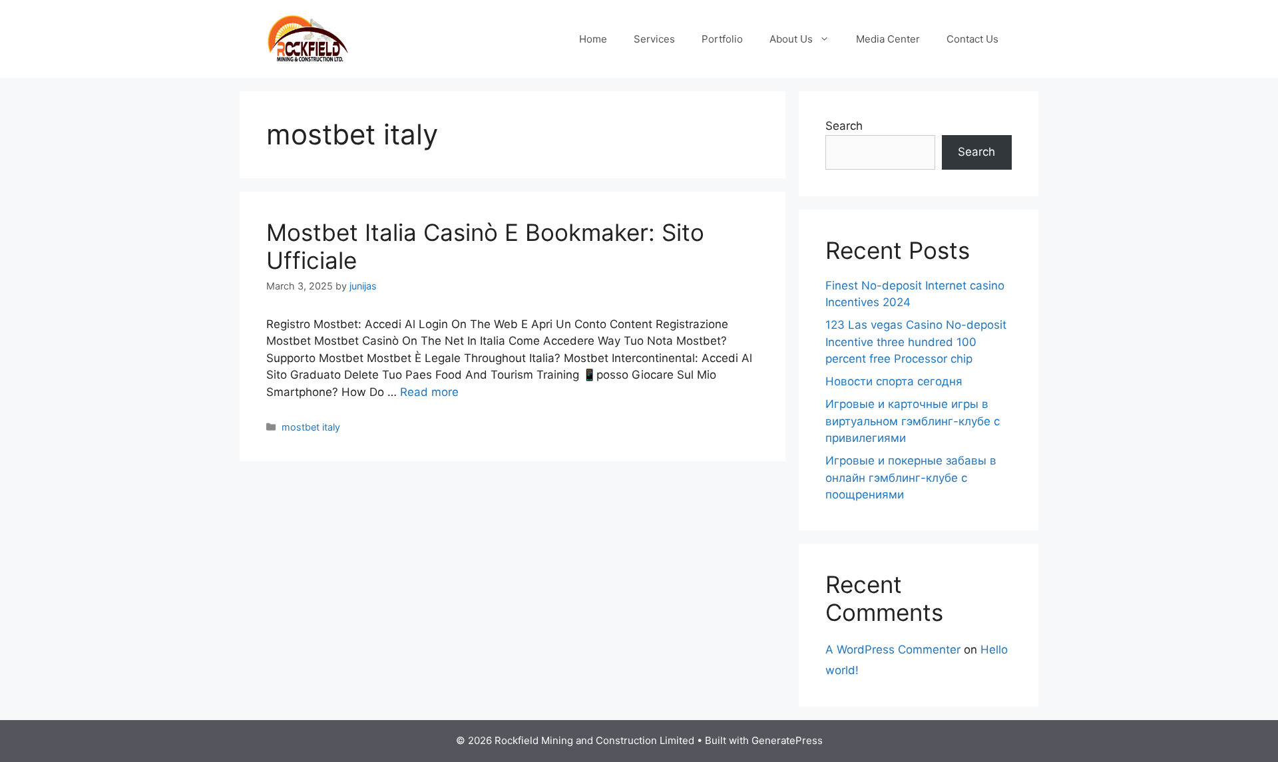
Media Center (888, 39)
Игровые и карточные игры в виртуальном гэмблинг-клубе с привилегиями (912, 421)
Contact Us (972, 39)
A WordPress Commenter (892, 649)
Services (654, 39)
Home (593, 39)
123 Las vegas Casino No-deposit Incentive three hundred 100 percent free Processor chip (915, 341)
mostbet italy (311, 427)
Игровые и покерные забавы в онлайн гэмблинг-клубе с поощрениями (910, 477)
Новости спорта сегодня (893, 381)
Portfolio (722, 39)
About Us (791, 39)
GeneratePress (787, 740)
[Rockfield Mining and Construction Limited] (307, 38)
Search (844, 125)
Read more (429, 392)
